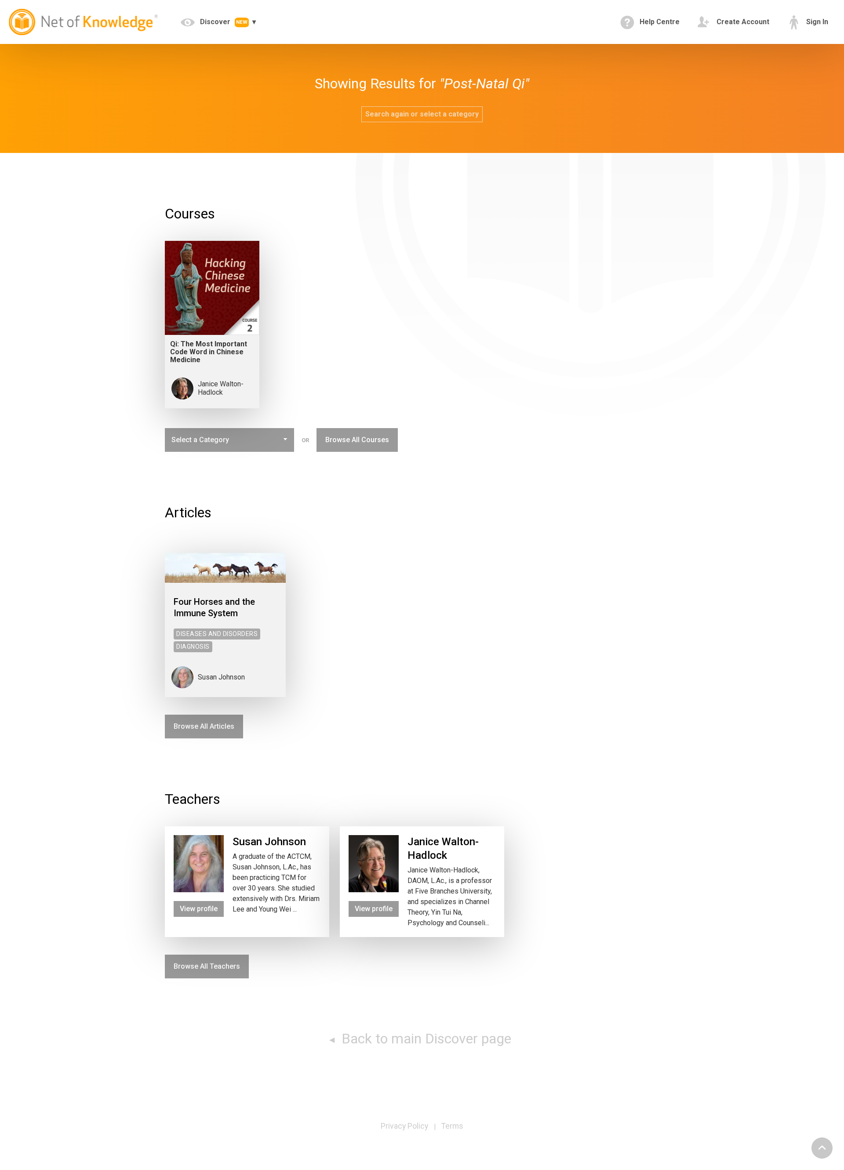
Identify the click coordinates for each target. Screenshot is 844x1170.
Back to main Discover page (424, 1038)
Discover (222, 22)
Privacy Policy (404, 1126)
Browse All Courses (357, 440)
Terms (452, 1126)
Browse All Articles (204, 726)
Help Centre (659, 22)
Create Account (742, 22)
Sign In (816, 22)
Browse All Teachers (207, 966)
